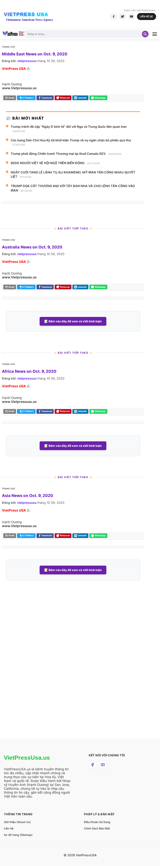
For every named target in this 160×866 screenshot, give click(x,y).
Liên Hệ (8, 828)
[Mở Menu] (154, 34)
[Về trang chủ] (14, 34)
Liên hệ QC (146, 16)
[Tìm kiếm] (145, 34)
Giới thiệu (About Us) (17, 822)
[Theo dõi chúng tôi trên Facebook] (92, 764)
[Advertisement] (31, 666)
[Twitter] (122, 16)
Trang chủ (8, 46)
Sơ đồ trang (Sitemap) (18, 834)
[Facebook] (113, 16)
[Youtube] (131, 16)
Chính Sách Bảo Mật (97, 828)
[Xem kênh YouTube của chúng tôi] (103, 764)
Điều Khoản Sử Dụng (97, 822)
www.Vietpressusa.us (19, 88)
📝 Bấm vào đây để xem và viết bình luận (73, 321)
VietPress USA (26, 14)
